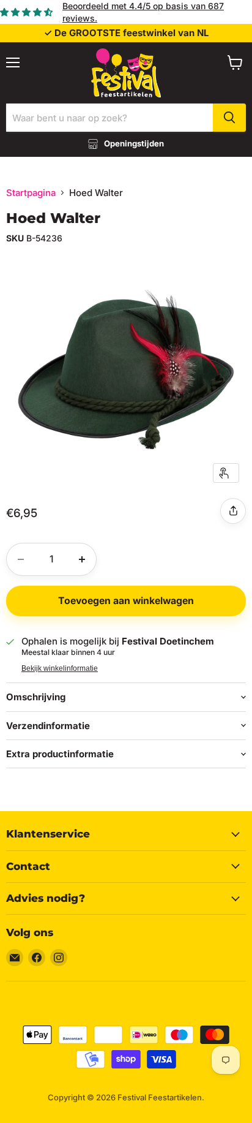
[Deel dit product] (233, 511)
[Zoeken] (229, 118)
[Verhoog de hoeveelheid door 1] (82, 559)
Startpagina (31, 192)
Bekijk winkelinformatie (59, 668)
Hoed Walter (53, 218)
